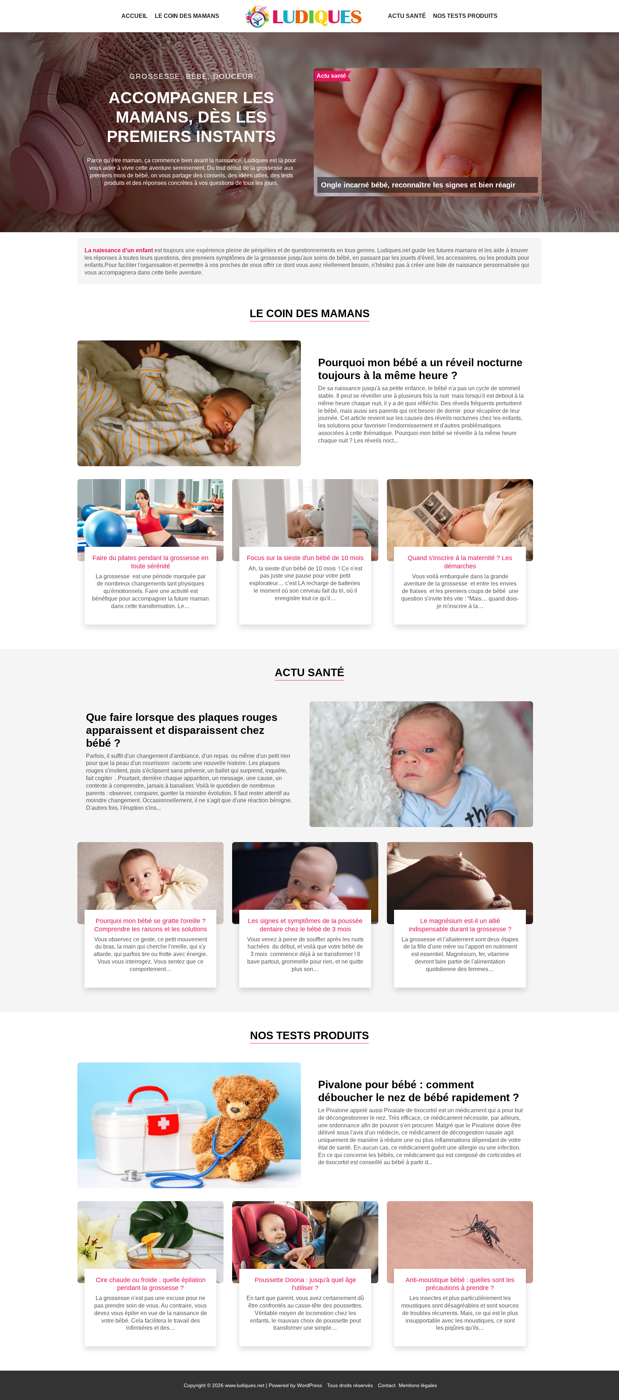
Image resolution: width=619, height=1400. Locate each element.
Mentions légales (418, 1385)
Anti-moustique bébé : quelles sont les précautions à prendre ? (460, 1283)
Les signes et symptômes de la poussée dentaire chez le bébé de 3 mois (305, 924)
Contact (386, 1385)
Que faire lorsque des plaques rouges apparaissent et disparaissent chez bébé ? (182, 730)
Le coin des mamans (187, 16)
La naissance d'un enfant (119, 250)
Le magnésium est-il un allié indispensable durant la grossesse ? (460, 924)
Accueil (134, 16)
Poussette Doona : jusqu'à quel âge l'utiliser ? (305, 1283)
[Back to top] (599, 1380)
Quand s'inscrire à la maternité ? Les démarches (460, 561)
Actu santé (407, 16)
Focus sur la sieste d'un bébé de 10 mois (305, 558)
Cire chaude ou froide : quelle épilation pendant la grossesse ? (151, 1283)
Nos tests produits (465, 16)
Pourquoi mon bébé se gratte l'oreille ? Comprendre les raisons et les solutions (150, 924)
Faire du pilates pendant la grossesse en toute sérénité (150, 561)
